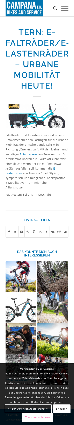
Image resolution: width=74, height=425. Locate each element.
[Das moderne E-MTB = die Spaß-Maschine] (52, 276)
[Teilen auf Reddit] (59, 231)
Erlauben (61, 408)
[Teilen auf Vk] (53, 231)
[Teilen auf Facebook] (9, 231)
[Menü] (62, 8)
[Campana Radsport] (31, 8)
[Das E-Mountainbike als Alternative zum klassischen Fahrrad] (21, 276)
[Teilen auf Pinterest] (34, 231)
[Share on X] (21, 231)
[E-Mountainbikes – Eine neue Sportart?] (52, 338)
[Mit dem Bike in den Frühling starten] (21, 338)
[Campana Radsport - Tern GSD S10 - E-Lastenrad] (37, 116)
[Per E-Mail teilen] (65, 231)
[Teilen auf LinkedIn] (40, 231)
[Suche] (53, 8)
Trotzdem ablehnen (37, 417)
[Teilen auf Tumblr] (46, 231)
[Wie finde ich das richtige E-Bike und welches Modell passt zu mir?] (52, 307)
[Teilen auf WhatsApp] (28, 231)
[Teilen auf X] (15, 231)
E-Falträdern (28, 154)
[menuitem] (53, 8)
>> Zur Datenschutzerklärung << (28, 408)
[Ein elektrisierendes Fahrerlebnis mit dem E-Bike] (21, 307)
